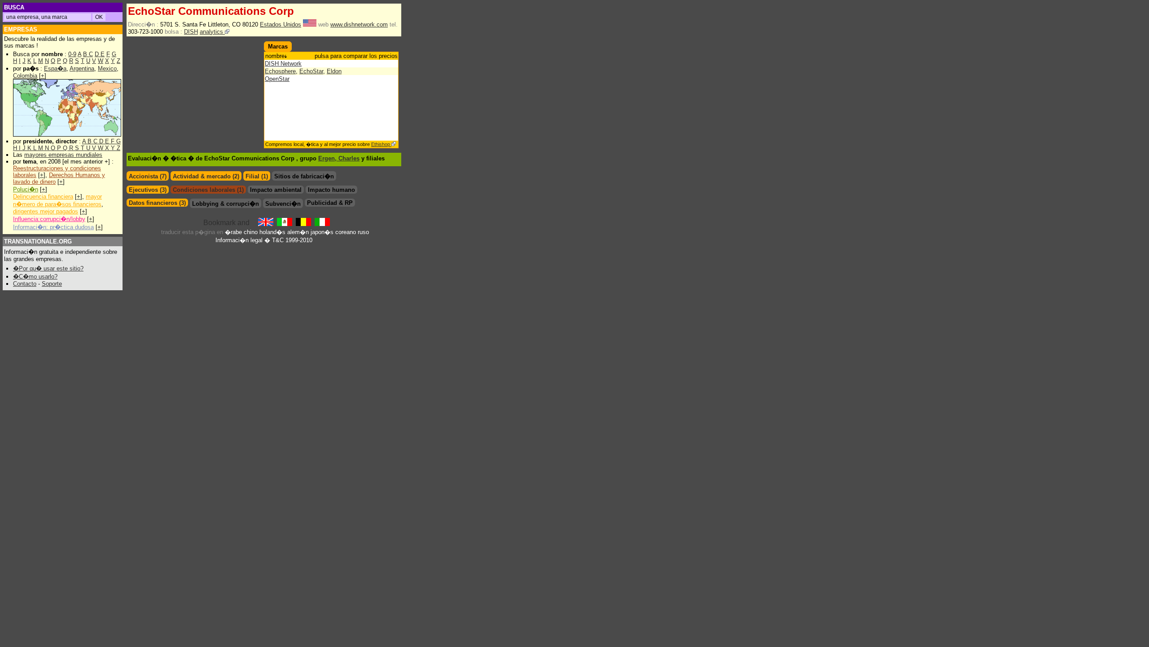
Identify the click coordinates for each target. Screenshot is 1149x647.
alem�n (298, 232)
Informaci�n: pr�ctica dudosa (53, 227)
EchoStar (311, 71)
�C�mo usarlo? (35, 276)
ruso (363, 232)
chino (251, 232)
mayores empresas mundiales (63, 154)
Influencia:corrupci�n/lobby (49, 219)
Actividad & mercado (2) (206, 176)
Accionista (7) (148, 176)
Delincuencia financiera (43, 196)
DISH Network (283, 63)
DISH (191, 31)
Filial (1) (257, 176)
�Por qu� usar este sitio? (48, 268)
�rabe (233, 232)
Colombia (25, 75)
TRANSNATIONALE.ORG (38, 241)
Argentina (82, 68)
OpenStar (277, 78)
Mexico (107, 68)
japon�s (322, 232)
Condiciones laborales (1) (208, 189)
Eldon (334, 71)
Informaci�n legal (239, 240)
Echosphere (280, 71)
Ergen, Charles (339, 158)
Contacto (24, 283)
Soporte (52, 283)
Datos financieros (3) (157, 202)
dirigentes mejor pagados (45, 211)
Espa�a (55, 68)
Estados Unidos (280, 24)
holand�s (272, 232)
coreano (345, 232)
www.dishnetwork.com (359, 24)
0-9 (72, 54)
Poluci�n (25, 189)
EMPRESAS (20, 29)
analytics (212, 31)
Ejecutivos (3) (148, 189)
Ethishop (381, 144)
